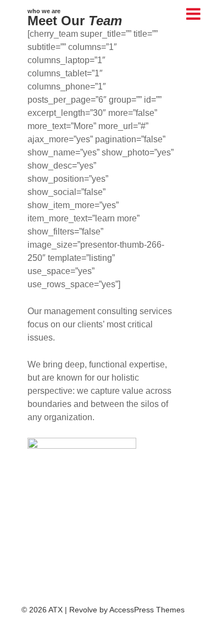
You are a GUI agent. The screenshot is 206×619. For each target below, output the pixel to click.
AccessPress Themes (147, 609)
